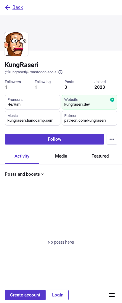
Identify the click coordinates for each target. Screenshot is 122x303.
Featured (100, 156)
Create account (25, 295)
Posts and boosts (22, 174)
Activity (22, 156)
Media (61, 156)
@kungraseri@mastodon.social (31, 72)
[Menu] (112, 139)
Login (57, 295)
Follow (54, 139)
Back (17, 7)
